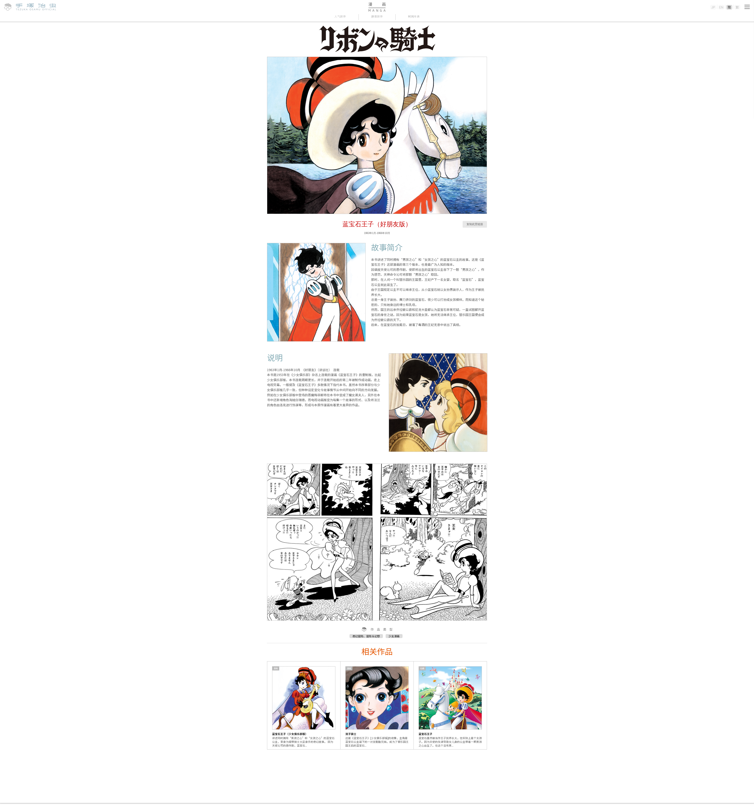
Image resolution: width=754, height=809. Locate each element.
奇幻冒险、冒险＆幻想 (366, 636)
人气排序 (340, 16)
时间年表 (414, 16)
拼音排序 (377, 16)
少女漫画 (394, 636)
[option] (303, 705)
